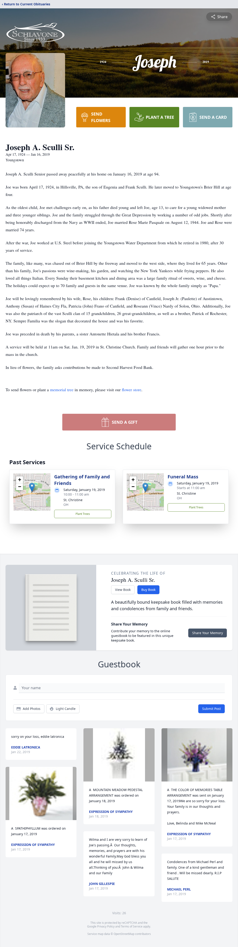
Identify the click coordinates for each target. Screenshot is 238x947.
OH (65, 504)
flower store (131, 389)
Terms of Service (131, 926)
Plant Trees (83, 514)
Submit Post (211, 708)
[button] (32, 487)
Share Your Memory (207, 633)
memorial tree (61, 389)
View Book (123, 589)
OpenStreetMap (124, 934)
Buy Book (148, 589)
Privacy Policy (106, 926)
